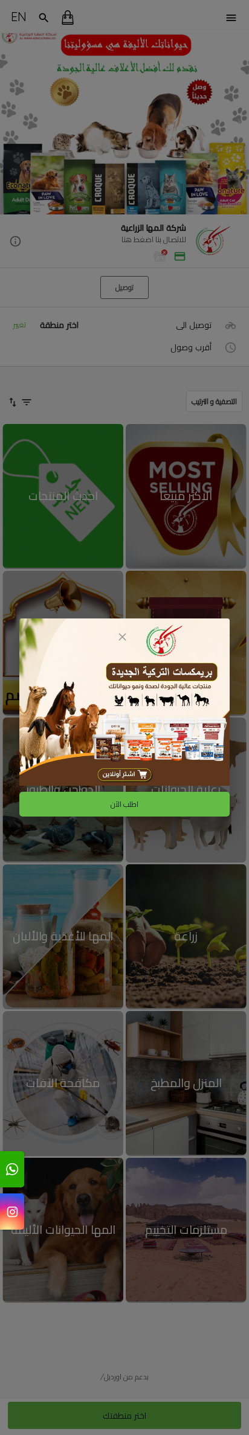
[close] (122, 636)
